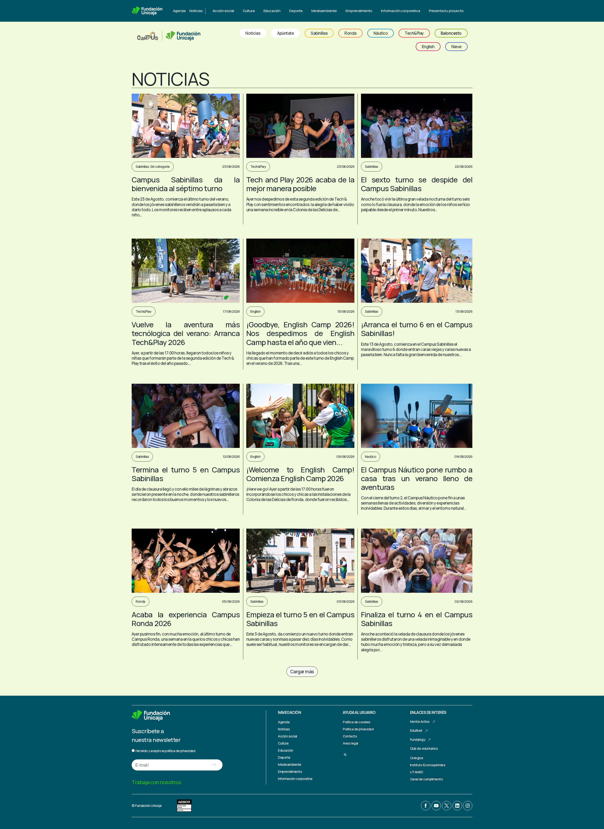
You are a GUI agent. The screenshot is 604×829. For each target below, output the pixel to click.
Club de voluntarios (424, 748)
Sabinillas (142, 166)
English (255, 311)
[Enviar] (213, 764)
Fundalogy (417, 739)
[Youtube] (436, 805)
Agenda (179, 10)
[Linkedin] (457, 805)
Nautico (370, 456)
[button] (302, 671)
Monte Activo (420, 721)
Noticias (196, 10)
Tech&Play (258, 166)
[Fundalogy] (429, 739)
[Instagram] (467, 805)
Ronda (140, 601)
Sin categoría (160, 166)
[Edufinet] (426, 730)
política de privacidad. (180, 751)
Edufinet (416, 730)
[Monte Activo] (433, 722)
